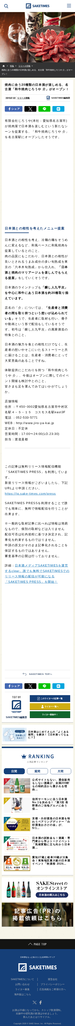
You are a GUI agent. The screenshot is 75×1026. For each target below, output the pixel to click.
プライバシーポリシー (53, 984)
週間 (37, 771)
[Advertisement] (37, 183)
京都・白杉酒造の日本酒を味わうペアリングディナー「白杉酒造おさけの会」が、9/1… (51, 823)
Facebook (41, 1002)
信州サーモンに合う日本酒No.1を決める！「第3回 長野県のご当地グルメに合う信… (50, 804)
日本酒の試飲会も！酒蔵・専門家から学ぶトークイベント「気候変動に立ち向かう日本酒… (51, 842)
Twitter (35, 1002)
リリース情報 (23, 98)
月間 (61, 771)
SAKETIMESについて (22, 979)
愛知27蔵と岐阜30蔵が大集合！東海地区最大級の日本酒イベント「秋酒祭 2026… (51, 860)
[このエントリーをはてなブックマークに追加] (58, 109)
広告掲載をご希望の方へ (52, 989)
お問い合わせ (22, 984)
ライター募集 (22, 989)
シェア (15, 108)
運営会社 (52, 979)
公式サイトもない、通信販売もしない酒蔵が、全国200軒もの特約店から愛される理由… (51, 784)
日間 (14, 771)
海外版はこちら (22, 994)
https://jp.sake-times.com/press (30, 493)
